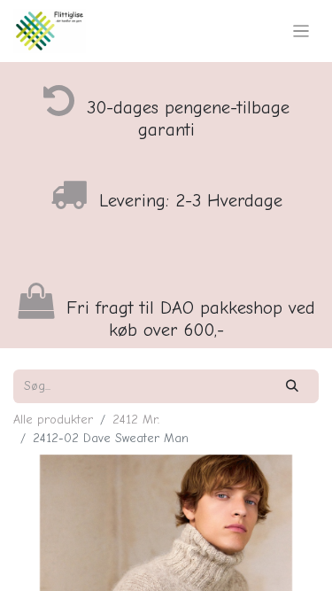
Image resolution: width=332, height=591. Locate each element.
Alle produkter (53, 419)
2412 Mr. (135, 419)
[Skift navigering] (301, 31)
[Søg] (292, 385)
